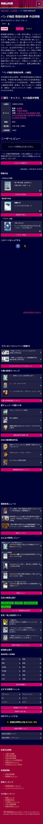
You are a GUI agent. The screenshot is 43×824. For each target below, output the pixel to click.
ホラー (24, 702)
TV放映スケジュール (12, 802)
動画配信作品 (10, 800)
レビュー (19, 28)
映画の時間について (20, 728)
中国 (3, 675)
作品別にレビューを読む (13, 764)
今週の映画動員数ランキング (10, 400)
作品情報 (14, 11)
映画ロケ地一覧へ (21, 711)
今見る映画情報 (10, 804)
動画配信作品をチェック (21, 469)
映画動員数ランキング (13, 786)
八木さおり (21, 113)
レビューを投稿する (20, 163)
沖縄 (23, 679)
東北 (23, 667)
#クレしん (18, 603)
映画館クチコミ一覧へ (21, 708)
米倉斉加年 (31, 115)
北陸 (23, 671)
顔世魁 (20, 115)
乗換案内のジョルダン (14, 812)
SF (3, 698)
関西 (3, 663)
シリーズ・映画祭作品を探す (21, 610)
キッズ (24, 698)
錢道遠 (24, 111)
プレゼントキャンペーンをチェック (20, 366)
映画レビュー (21, 593)
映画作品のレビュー (12, 762)
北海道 (4, 667)
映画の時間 (5, 11)
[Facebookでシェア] (18, 246)
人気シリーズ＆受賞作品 (13, 760)
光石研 (16, 118)
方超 (27, 113)
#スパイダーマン (6, 603)
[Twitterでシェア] (25, 246)
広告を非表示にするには (32, 312)
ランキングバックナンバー (14, 788)
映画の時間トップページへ (10, 738)
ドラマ (4, 23)
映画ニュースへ (21, 533)
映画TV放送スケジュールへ (21, 645)
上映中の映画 (10, 754)
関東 (23, 659)
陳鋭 (25, 115)
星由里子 (33, 113)
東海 (23, 663)
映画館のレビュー (11, 776)
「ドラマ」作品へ (21, 235)
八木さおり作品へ (21, 194)
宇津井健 (23, 118)
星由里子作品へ (21, 215)
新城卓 (19, 108)
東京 (3, 659)
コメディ (4, 702)
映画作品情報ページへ (9, 734)
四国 (23, 675)
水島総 (19, 111)
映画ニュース (10, 798)
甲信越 (4, 671)
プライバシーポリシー (31, 812)
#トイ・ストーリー (30, 603)
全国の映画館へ (21, 684)
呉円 (16, 115)
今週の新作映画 (10, 756)
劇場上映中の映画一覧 (21, 435)
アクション (5, 694)
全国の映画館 (10, 774)
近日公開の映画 (10, 758)
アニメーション (27, 694)
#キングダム (5, 607)
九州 (3, 679)
